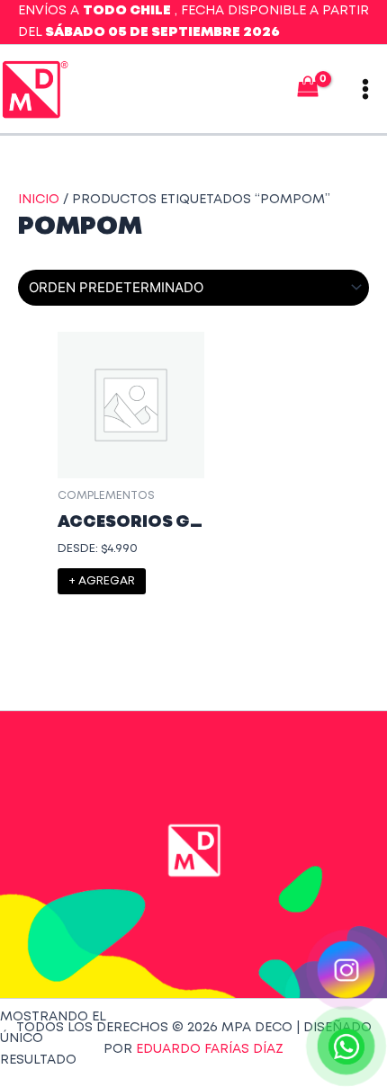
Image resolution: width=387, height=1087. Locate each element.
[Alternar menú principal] (365, 89)
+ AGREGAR (101, 581)
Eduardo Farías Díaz (210, 1049)
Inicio (38, 199)
